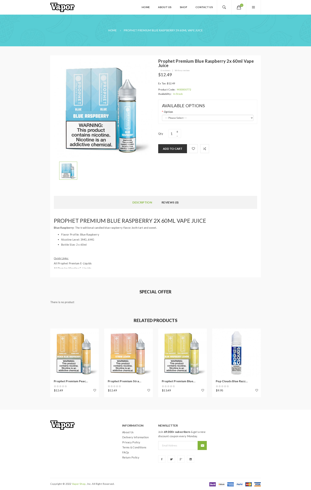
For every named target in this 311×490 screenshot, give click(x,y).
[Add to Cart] (54, 333)
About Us (128, 432)
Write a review (182, 70)
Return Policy (130, 457)
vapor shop (78, 483)
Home (112, 30)
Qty (160, 133)
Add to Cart (172, 148)
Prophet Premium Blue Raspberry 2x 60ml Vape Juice (163, 30)
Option (168, 111)
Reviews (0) (170, 202)
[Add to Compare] (204, 148)
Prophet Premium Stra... (124, 381)
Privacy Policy (131, 442)
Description (142, 202)
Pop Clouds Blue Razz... (232, 381)
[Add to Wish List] (193, 148)
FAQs (125, 452)
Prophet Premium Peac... (71, 381)
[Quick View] (54, 352)
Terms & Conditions (134, 447)
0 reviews (165, 70)
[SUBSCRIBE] (202, 445)
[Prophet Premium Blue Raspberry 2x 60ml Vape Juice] (68, 170)
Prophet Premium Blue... (178, 381)
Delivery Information (135, 437)
